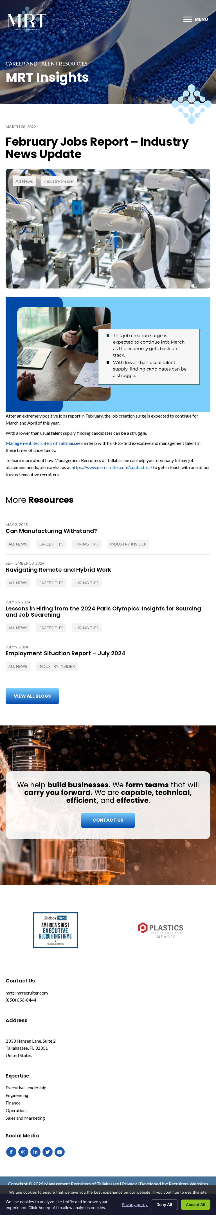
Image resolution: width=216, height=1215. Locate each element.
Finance (13, 1102)
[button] (32, 696)
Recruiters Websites (188, 1183)
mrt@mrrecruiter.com (27, 992)
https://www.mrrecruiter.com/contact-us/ (112, 467)
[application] (108, 354)
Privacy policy (135, 1204)
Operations (17, 1110)
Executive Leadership (26, 1087)
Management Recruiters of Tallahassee (43, 443)
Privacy (129, 1183)
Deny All (164, 1204)
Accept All (195, 1204)
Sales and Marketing (25, 1118)
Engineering (17, 1095)
